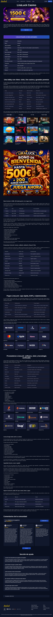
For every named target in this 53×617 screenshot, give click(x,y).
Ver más (26, 548)
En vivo (20, 114)
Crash (32, 114)
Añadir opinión (44, 520)
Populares (8, 114)
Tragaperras (43, 114)
